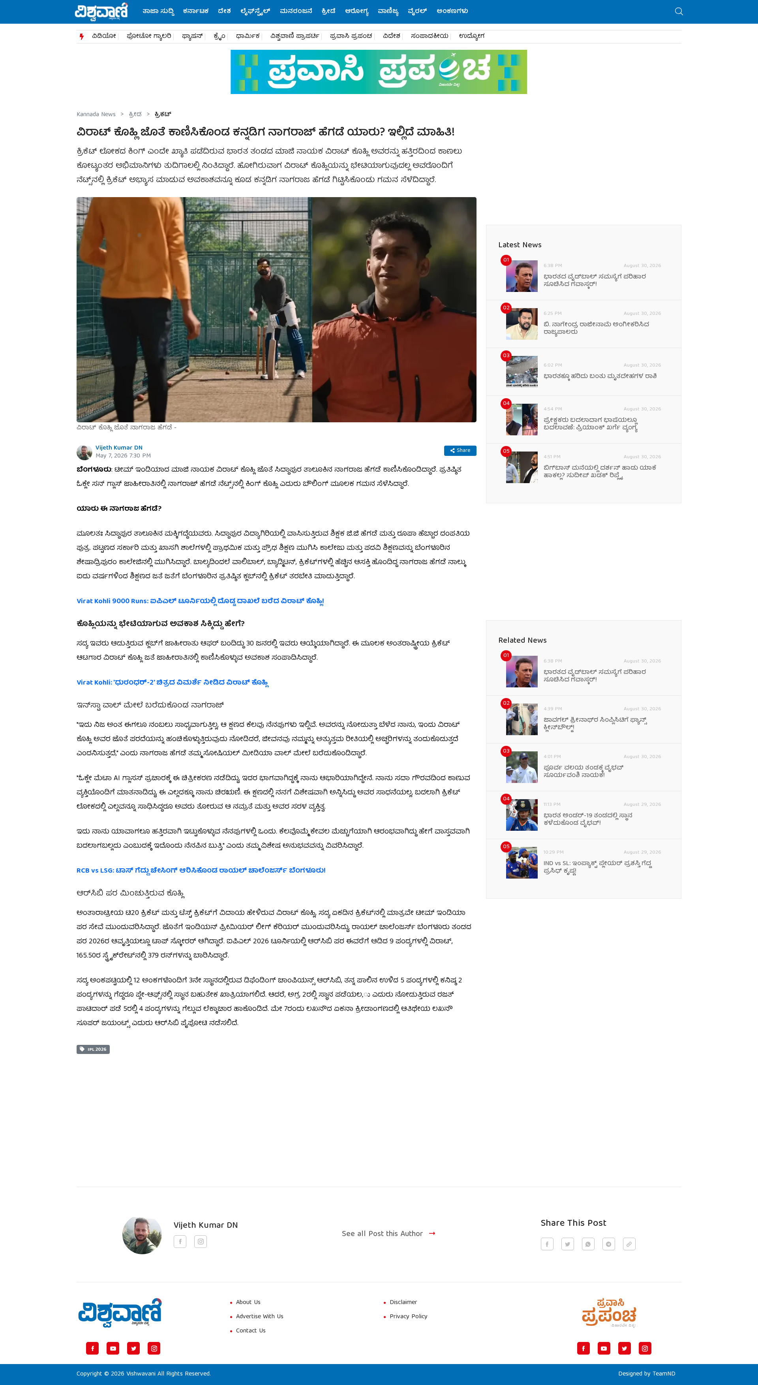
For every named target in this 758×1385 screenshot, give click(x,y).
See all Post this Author (382, 1234)
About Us (248, 1302)
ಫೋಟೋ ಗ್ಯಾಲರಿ (149, 37)
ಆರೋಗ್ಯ (356, 11)
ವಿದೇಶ (391, 37)
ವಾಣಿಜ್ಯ (388, 11)
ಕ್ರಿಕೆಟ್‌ (163, 114)
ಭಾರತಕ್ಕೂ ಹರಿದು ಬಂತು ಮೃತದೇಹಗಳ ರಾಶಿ (600, 377)
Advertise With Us (259, 1317)
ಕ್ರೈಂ (219, 37)
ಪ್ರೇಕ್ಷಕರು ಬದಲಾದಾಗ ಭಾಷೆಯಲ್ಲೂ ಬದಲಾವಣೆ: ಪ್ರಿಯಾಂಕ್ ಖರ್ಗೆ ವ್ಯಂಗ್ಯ (590, 424)
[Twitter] (133, 1348)
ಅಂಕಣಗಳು (452, 11)
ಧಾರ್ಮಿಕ (248, 37)
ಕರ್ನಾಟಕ (195, 11)
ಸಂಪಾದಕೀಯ (429, 37)
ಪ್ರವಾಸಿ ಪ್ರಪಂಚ (351, 37)
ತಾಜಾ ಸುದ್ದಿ (158, 11)
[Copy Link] (629, 1244)
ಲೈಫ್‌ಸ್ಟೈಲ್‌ (255, 11)
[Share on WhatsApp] (588, 1244)
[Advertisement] (277, 1109)
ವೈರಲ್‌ (417, 11)
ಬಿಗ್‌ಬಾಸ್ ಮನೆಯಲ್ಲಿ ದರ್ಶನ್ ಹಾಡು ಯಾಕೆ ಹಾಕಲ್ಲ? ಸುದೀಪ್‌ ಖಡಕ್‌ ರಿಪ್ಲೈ (600, 472)
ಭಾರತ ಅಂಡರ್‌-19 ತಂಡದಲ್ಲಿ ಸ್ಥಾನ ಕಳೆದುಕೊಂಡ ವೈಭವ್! (588, 820)
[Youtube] (113, 1348)
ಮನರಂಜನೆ (296, 11)
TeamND (664, 1374)
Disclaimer (403, 1302)
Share (463, 450)
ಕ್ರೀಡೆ (329, 11)
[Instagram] (154, 1348)
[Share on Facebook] (547, 1244)
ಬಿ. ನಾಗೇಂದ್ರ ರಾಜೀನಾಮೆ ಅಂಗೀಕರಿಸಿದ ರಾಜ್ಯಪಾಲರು (596, 329)
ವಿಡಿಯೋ (104, 37)
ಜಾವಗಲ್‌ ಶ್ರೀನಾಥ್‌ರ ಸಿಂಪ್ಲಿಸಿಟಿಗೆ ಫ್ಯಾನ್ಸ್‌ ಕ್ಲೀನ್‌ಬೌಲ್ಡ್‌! (595, 724)
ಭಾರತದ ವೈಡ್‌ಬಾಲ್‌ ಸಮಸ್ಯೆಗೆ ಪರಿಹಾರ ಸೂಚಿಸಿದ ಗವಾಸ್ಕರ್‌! (595, 281)
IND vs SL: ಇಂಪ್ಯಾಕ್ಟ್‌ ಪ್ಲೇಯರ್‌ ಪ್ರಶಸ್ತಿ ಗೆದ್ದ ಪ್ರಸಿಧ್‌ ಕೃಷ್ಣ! (597, 867)
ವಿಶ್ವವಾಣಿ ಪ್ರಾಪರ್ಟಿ (294, 37)
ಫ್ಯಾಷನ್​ (192, 37)
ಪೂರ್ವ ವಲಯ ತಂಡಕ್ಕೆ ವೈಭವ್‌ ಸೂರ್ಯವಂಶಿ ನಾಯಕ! (584, 772)
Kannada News (96, 114)
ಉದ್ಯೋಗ (472, 37)
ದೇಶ (224, 11)
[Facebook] (92, 1348)
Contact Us (251, 1331)
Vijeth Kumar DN (119, 448)
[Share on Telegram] (609, 1244)
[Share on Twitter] (568, 1244)
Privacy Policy (409, 1317)
